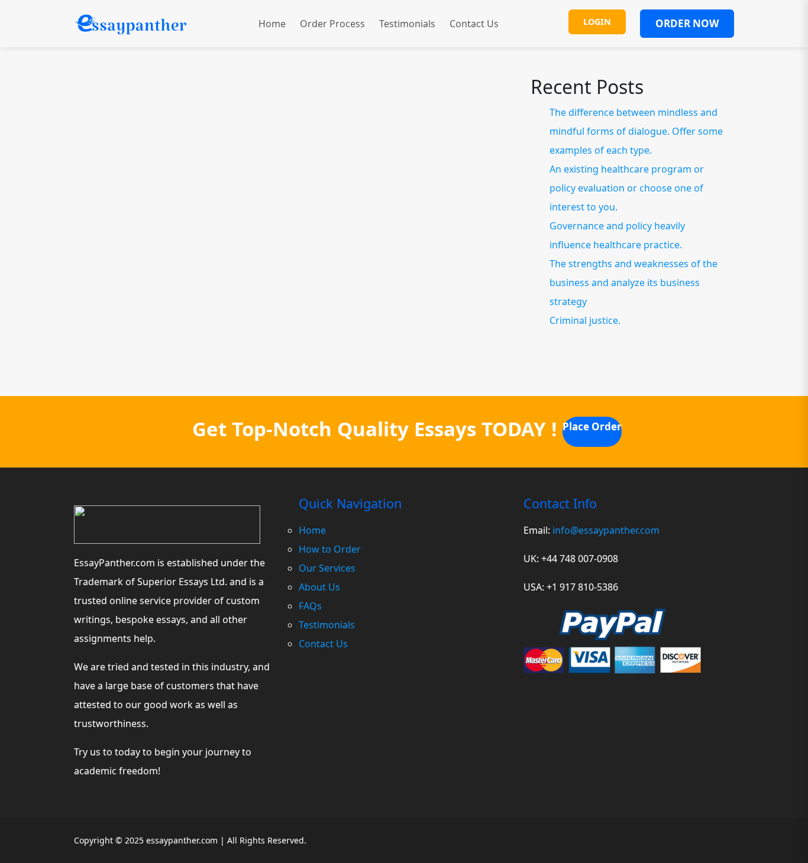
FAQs (310, 605)
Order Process (332, 23)
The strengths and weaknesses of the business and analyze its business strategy (633, 282)
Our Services (327, 568)
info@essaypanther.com (606, 530)
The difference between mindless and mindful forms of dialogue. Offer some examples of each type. (636, 131)
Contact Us (474, 23)
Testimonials (407, 23)
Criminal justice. (585, 320)
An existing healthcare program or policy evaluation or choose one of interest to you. (627, 188)
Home (272, 23)
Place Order (592, 426)
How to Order (330, 549)
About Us (319, 586)
